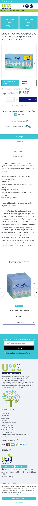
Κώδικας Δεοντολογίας (8, 423)
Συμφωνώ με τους (18, 353)
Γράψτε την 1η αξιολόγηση (18, 121)
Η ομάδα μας (5, 413)
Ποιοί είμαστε (5, 420)
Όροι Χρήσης (5, 437)
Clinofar (20, 126)
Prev (2, 292)
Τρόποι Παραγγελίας (8, 430)
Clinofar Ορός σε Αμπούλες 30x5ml (19, 311)
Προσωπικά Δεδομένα (8, 432)
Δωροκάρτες (5, 416)
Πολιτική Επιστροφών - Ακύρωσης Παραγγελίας (16, 434)
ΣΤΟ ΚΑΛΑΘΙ (27, 99)
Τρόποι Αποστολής (7, 427)
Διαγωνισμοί (5, 418)
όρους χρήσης (24, 353)
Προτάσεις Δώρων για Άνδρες (9, 22)
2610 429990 (22, 466)
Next (36, 292)
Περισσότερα (19, 502)
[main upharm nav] (35, 6)
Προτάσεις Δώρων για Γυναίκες (28, 22)
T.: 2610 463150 (8, 1)
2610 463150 (8, 466)
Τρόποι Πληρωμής (7, 425)
